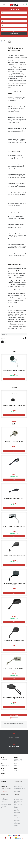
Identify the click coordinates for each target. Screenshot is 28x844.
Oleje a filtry (16, 815)
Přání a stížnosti (3, 806)
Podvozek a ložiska (17, 823)
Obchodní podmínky (4, 799)
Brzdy (15, 813)
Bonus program (3, 798)
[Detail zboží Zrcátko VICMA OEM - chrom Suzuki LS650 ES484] (14, 433)
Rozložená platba (16, 808)
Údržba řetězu (16, 825)
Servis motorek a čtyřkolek (18, 804)
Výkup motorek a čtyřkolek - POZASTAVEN (18, 806)
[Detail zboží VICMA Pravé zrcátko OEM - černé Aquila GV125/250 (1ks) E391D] (14, 518)
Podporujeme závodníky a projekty (19, 788)
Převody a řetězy (16, 810)
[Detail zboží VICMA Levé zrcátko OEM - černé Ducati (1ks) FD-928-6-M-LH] (14, 462)
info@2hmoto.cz (24, 1)
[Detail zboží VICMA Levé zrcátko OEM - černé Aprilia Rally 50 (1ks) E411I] (14, 632)
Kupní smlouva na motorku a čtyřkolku (18, 802)
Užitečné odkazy (17, 794)
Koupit (14, 378)
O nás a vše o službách (18, 781)
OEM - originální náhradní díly (18, 799)
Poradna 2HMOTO (4, 802)
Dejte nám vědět (14, 725)
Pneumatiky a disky (17, 817)
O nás (15, 784)
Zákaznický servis (4, 794)
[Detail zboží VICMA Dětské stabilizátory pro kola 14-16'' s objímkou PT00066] (14, 397)
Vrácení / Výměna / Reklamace (6, 804)
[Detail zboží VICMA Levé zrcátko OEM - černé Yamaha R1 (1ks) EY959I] (14, 604)
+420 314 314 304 (5, 1)
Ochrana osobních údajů (5, 807)
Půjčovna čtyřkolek (17, 791)
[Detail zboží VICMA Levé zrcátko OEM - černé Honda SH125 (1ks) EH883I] (14, 547)
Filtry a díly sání (16, 822)
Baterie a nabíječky (17, 812)
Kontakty (15, 789)
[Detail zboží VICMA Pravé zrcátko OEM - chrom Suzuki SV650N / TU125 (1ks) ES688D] (14, 661)
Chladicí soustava (17, 820)
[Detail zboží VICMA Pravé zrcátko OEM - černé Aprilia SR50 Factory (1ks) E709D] (14, 689)
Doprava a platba (4, 801)
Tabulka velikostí (16, 798)
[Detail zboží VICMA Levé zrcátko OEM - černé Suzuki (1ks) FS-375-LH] (14, 490)
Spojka (15, 826)
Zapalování (15, 818)
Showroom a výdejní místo (18, 786)
